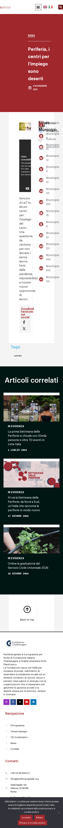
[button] (38, 7)
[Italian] (50, 6)
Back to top (27, 619)
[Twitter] (20, 702)
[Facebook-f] (13, 702)
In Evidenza (16, 426)
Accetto (26, 817)
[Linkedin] (33, 702)
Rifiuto (39, 817)
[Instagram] (6, 702)
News (31, 35)
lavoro (18, 356)
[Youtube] (27, 702)
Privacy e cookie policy (32, 823)
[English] (45, 6)
